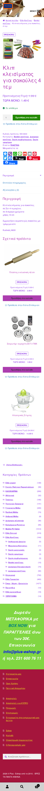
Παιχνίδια (10, 587)
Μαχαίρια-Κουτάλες (17, 545)
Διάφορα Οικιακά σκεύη (19, 566)
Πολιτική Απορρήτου (15, 688)
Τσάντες (9, 499)
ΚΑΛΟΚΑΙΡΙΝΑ (11, 491)
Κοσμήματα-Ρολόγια (15, 525)
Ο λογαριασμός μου (7, 787)
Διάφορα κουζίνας (17, 571)
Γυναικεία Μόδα (13, 508)
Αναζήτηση (22, 787)
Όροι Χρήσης (12, 683)
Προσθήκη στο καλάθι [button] (22, 298)
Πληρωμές (11, 708)
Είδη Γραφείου (12, 579)
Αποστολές (11, 698)
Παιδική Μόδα (12, 512)
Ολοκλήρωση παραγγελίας (19, 740)
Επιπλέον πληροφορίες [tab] (14, 182)
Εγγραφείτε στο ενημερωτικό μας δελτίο (22, 719)
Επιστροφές (12, 712)
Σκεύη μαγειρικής (16, 550)
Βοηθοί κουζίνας (21, 136)
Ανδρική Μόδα (12, 516)
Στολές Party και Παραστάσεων (20, 487)
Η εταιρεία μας (13, 673)
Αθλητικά (10, 495)
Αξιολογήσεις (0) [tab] (11, 189)
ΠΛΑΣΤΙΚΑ (15, 145)
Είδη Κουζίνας (26, 20)
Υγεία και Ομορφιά (14, 503)
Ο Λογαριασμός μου (15, 745)
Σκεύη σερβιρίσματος (22, 139)
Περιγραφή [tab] (8, 175)
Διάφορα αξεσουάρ (15, 520)
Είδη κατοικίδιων (13, 592)
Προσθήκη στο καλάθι (26, 117)
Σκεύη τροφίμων (15, 554)
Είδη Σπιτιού (11, 533)
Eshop (9, 730)
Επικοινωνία (12, 678)
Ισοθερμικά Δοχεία (17, 541)
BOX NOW (17, 625)
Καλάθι (9, 735)
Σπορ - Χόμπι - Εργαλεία (17, 583)
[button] (37, 42)
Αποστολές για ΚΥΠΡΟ (17, 703)
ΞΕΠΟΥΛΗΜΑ (11, 596)
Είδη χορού (11, 482)
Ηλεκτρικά (10, 575)
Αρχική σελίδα (12, 20)
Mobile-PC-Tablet (13, 529)
